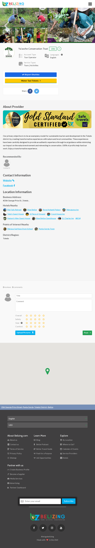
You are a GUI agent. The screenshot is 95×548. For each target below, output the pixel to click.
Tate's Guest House (15, 214)
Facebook (8, 185)
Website (7, 180)
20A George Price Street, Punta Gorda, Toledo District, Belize (27, 407)
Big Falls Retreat (14, 209)
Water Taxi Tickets (30, 80)
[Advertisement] (47, 259)
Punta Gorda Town (47, 229)
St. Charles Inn (68, 218)
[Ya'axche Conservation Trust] (30, 91)
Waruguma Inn (72, 209)
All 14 (77, 218)
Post (86, 332)
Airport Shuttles (31, 74)
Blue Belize (32, 209)
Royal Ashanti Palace (51, 209)
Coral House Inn (58, 214)
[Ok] (31, 315)
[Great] (39, 315)
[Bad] (27, 315)
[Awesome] (43, 315)
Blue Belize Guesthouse (46, 218)
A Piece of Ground (37, 214)
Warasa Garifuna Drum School (20, 229)
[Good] (35, 315)
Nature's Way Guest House (18, 218)
